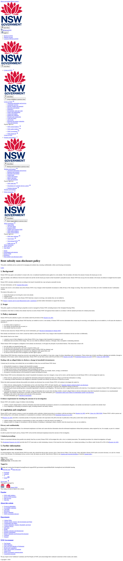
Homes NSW (14, 487)
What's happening (9, 223)
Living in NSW (9, 102)
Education (6, 528)
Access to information (10, 506)
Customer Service (8, 526)
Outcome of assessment (25, 395)
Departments (5, 517)
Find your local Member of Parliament (14, 546)
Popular (3, 492)
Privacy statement (8, 512)
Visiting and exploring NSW (14, 229)
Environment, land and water (15, 111)
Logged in (5, 32)
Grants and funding (12, 114)
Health (6, 529)
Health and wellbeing (13, 115)
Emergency (10, 109)
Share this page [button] (16, 469)
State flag (6, 500)
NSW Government (7, 540)
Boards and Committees (10, 548)
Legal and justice (11, 118)
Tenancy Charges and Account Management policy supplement (19, 300)
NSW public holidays (13, 231)
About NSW (10, 225)
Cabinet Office (8, 520)
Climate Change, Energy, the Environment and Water (18, 522)
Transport (6, 535)
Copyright (6, 509)
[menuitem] (8, 35)
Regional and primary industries (15, 121)
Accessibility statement (10, 508)
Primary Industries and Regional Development (16, 534)
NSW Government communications (13, 552)
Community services (12, 105)
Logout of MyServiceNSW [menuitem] (11, 38)
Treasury (6, 537)
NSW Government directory (11, 514)
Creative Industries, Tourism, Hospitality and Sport (17, 525)
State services (7, 498)
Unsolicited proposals (9, 554)
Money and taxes (11, 178)
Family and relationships (13, 112)
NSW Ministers (8, 545)
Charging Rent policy (22, 285)
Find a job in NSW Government (12, 549)
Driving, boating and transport (15, 106)
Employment (10, 175)
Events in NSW (11, 228)
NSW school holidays (13, 232)
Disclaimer (7, 511)
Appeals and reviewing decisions (69, 454)
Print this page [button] (5, 469)
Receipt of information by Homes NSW (50, 330)
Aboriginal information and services (16, 103)
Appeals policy (88, 454)
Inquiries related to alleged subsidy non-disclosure (75, 385)
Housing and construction (14, 117)
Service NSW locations (10, 497)
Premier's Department (9, 532)
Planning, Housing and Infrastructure (14, 531)
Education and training (13, 108)
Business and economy (13, 172)
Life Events (10, 120)
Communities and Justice (10, 523)
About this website (7, 503)
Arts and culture (11, 226)
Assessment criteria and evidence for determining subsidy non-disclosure (75, 392)
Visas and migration (12, 123)
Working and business (11, 169)
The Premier (7, 543)
